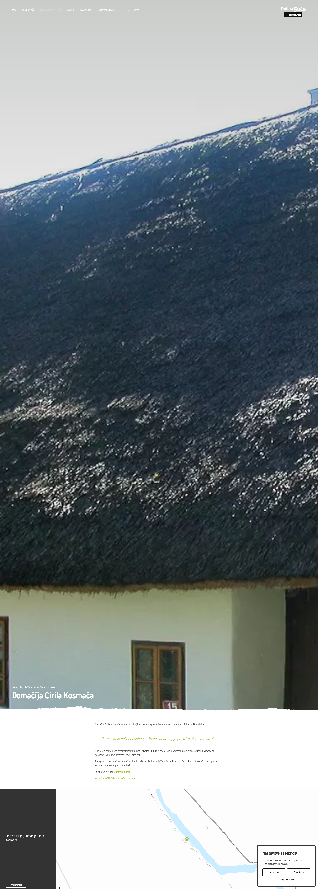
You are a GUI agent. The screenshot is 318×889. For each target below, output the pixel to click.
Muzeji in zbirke (48, 687)
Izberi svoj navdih (293, 15)
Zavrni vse (299, 872)
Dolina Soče (28, 9)
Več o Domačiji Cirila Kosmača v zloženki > (116, 778)
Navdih (70, 9)
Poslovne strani (106, 9)
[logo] (14, 9)
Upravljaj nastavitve (286, 880)
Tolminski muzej (121, 772)
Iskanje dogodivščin (50, 9)
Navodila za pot (16, 885)
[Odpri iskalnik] (128, 10)
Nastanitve (85, 9)
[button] (187, 839)
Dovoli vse (274, 872)
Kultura (35, 687)
